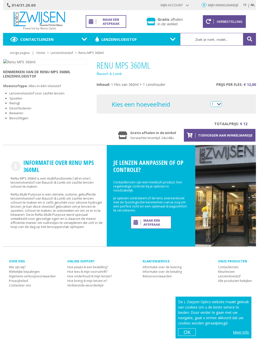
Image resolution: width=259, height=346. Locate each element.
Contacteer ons (20, 285)
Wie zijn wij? (17, 267)
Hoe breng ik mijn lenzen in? (87, 281)
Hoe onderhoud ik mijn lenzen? (89, 276)
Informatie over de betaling (162, 272)
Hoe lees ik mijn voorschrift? (87, 272)
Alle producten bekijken (235, 281)
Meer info (241, 332)
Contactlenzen (37, 39)
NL (253, 5)
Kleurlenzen (226, 272)
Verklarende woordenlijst (85, 285)
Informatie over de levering (162, 267)
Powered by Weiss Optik (39, 28)
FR (245, 5)
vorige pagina (20, 53)
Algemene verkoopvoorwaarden (32, 276)
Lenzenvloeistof (119, 39)
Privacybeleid (18, 281)
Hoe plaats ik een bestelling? (87, 267)
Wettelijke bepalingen (24, 272)
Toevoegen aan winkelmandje (225, 135)
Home (40, 53)
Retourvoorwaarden (157, 276)
